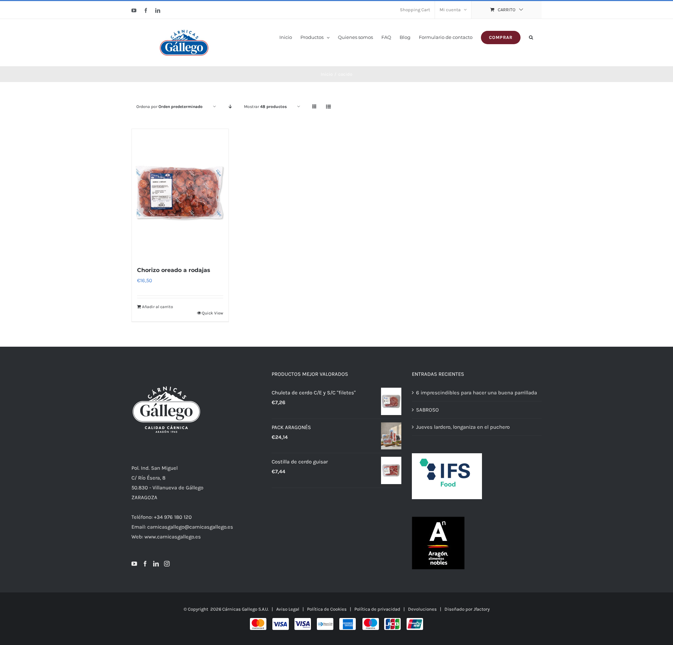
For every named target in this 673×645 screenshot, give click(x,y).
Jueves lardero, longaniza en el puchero (463, 427)
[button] (531, 37)
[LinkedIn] (156, 563)
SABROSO (427, 410)
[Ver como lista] (328, 107)
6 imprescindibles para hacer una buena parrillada (476, 392)
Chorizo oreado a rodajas (173, 270)
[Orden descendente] (230, 107)
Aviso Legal (287, 609)
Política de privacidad (377, 609)
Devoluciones (422, 609)
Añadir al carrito (157, 306)
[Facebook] (145, 563)
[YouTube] (134, 563)
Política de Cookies (327, 609)
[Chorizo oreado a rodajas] (180, 193)
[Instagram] (167, 563)
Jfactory (482, 609)
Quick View (212, 313)
